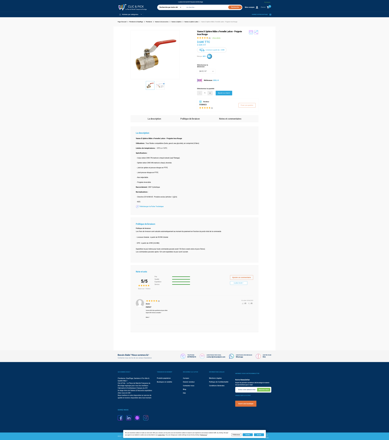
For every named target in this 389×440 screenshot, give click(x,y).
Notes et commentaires (230, 119)
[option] (150, 85)
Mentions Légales (215, 378)
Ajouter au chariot (224, 93)
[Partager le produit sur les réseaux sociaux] (256, 32)
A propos (267, 2)
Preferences (236, 434)
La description (154, 119)
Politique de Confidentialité (218, 382)
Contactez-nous (188, 386)
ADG (204, 56)
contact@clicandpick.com (216, 357)
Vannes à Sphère (176, 22)
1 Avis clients (216, 38)
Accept (259, 434)
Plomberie (149, 22)
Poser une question (247, 105)
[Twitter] (137, 418)
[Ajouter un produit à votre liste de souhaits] (251, 32)
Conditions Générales (216, 386)
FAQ (264, 357)
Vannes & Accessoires (162, 22)
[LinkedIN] (128, 418)
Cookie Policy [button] (161, 435)
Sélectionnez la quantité (205, 89)
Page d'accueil (122, 22)
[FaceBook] (120, 418)
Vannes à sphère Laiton (191, 22)
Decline (247, 434)
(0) (245, 303)
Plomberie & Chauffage (136, 22)
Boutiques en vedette (164, 382)
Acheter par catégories (130, 14)
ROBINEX (203, 105)
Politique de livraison (190, 119)
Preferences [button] (203, 435)
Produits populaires (164, 378)
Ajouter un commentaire (241, 277)
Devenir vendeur (189, 382)
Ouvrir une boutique (245, 404)
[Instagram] (145, 418)
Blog (184, 389)
